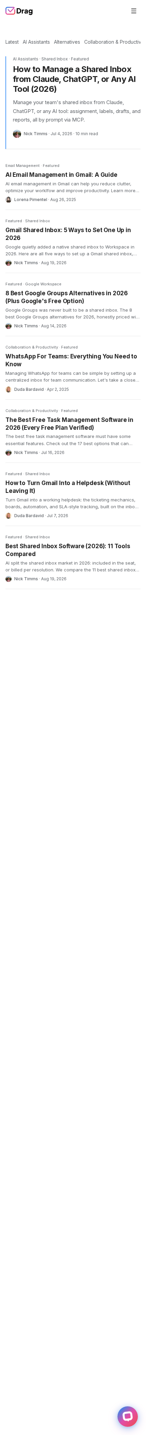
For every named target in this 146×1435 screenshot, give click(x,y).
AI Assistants (36, 42)
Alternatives (67, 42)
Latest (12, 42)
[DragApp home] (19, 11)
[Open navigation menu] (134, 11)
